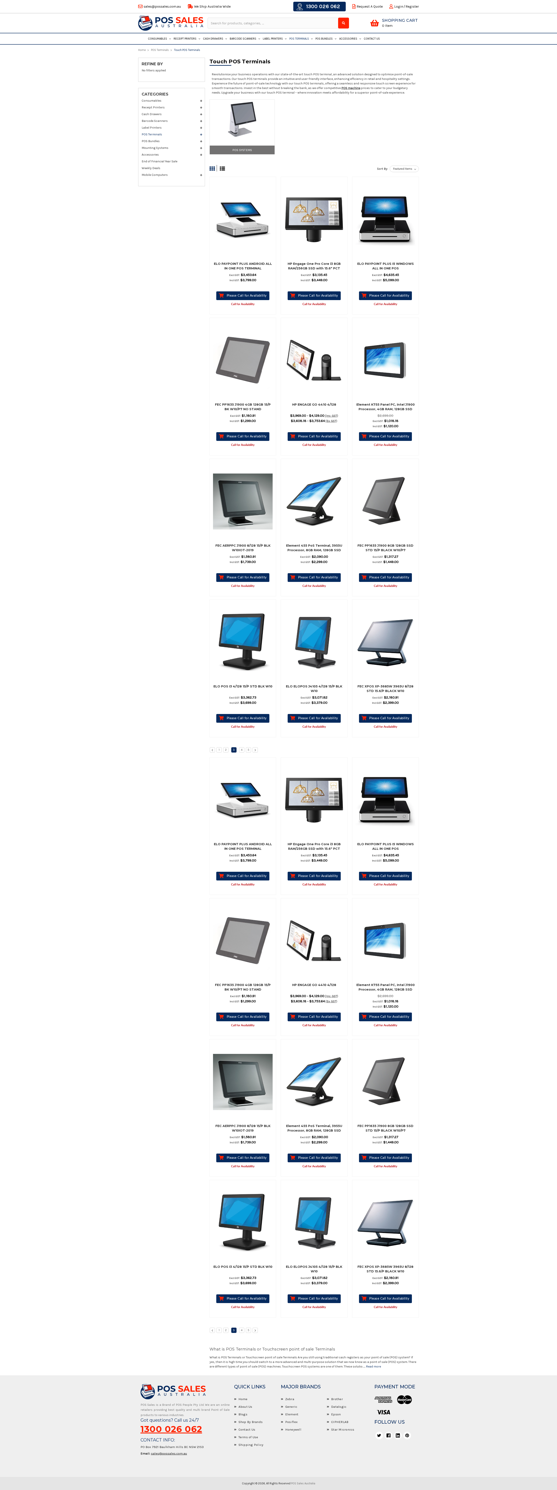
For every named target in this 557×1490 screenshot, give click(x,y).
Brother (337, 1399)
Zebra (289, 1399)
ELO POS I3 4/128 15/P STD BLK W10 (242, 686)
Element (292, 1414)
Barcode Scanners (243, 38)
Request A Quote (370, 6)
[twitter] (379, 1435)
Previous (212, 750)
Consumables (157, 38)
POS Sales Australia (303, 1483)
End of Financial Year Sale (159, 161)
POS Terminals (299, 38)
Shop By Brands (250, 1422)
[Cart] (374, 23)
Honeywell (293, 1429)
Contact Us (372, 38)
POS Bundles (324, 38)
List (221, 168)
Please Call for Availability (247, 295)
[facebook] (388, 1435)
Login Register (406, 6)
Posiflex (291, 1422)
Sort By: (382, 169)
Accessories (348, 38)
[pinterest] (407, 1435)
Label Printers (273, 38)
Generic (291, 1407)
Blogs (242, 1414)
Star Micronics (342, 1429)
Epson (336, 1414)
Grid (213, 168)
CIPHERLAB (339, 1422)
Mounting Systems (155, 148)
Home (243, 1399)
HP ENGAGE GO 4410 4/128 (314, 405)
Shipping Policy (250, 1445)
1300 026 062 (322, 6)
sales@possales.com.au (169, 1453)
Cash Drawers (213, 38)
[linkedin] (398, 1435)
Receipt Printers (185, 38)
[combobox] (273, 23)
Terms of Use (248, 1437)
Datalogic (338, 1407)
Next (255, 750)
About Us (245, 1407)
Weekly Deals (151, 168)
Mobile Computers (155, 175)
